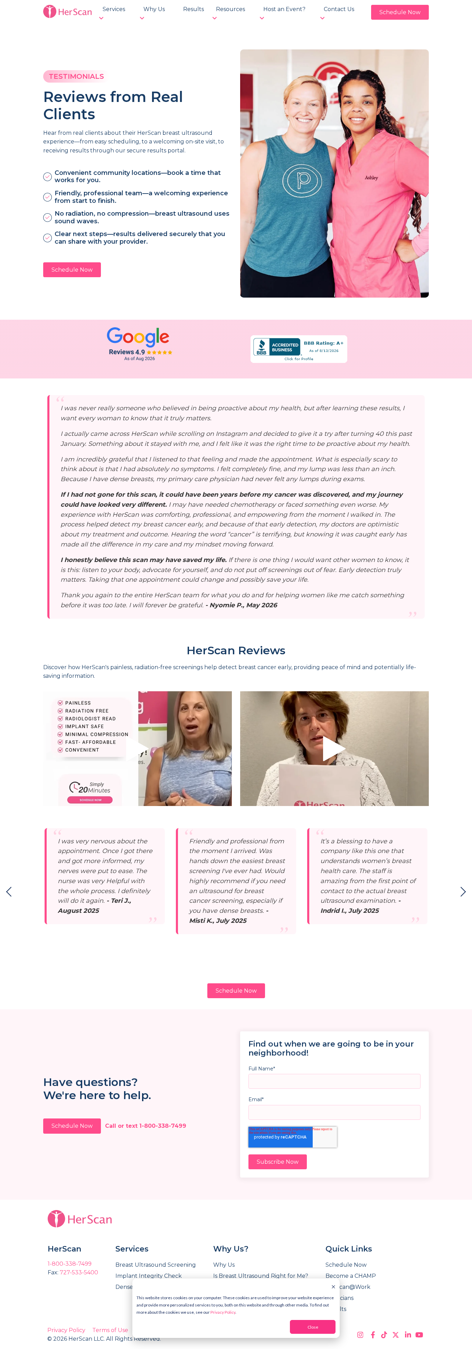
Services (114, 9)
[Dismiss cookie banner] (333, 1286)
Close (313, 1327)
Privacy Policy (222, 1312)
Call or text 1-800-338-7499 (145, 1126)
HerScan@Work (347, 1287)
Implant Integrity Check (148, 1276)
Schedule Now (400, 12)
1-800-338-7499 (70, 1264)
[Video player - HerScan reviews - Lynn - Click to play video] (137, 748)
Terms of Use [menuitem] (110, 1330)
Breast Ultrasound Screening (155, 1265)
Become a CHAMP (350, 1276)
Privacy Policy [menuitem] (66, 1330)
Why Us (154, 9)
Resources (230, 9)
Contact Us (339, 9)
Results (193, 9)
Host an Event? (284, 9)
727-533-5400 (79, 1272)
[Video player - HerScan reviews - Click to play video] (334, 748)
